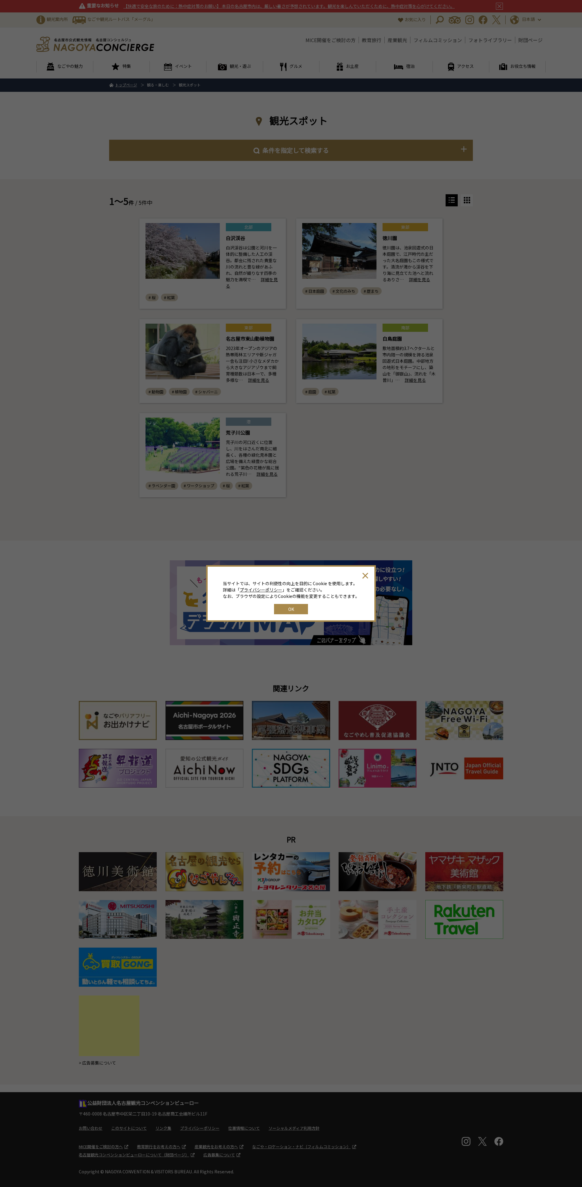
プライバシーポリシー (261, 590)
